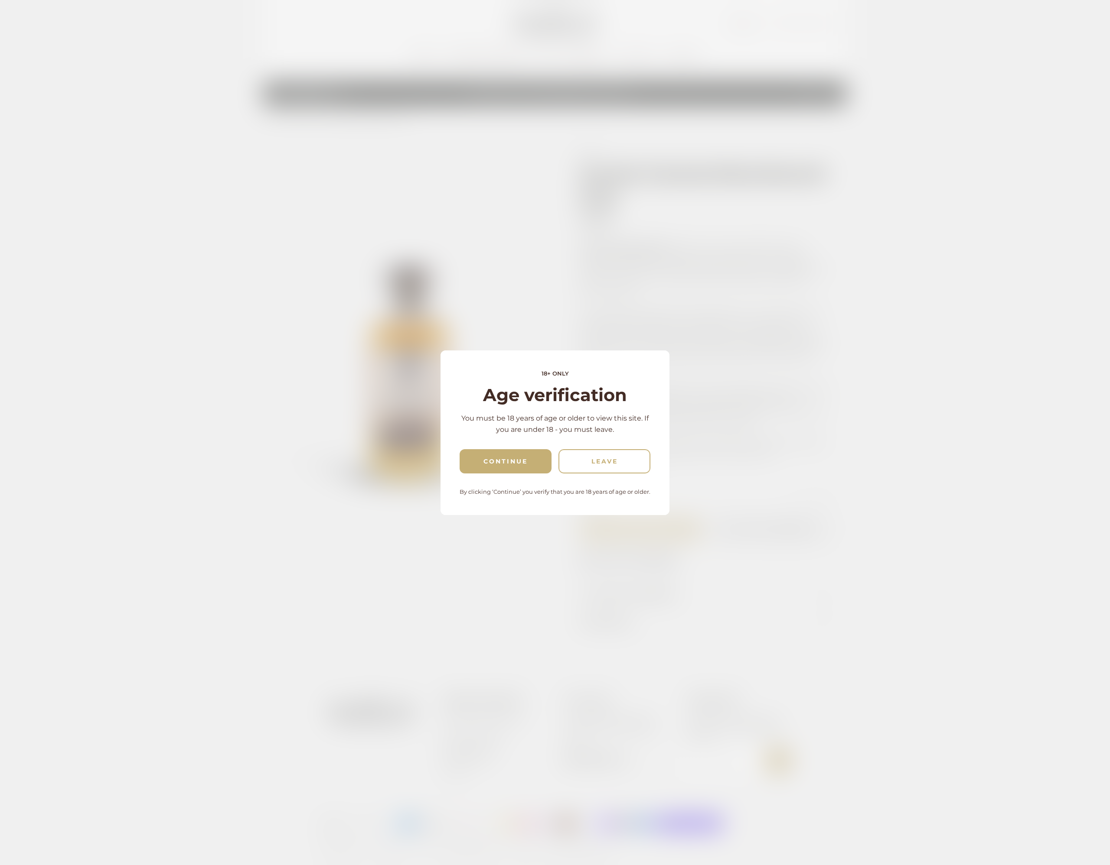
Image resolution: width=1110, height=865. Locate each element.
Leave (604, 461)
